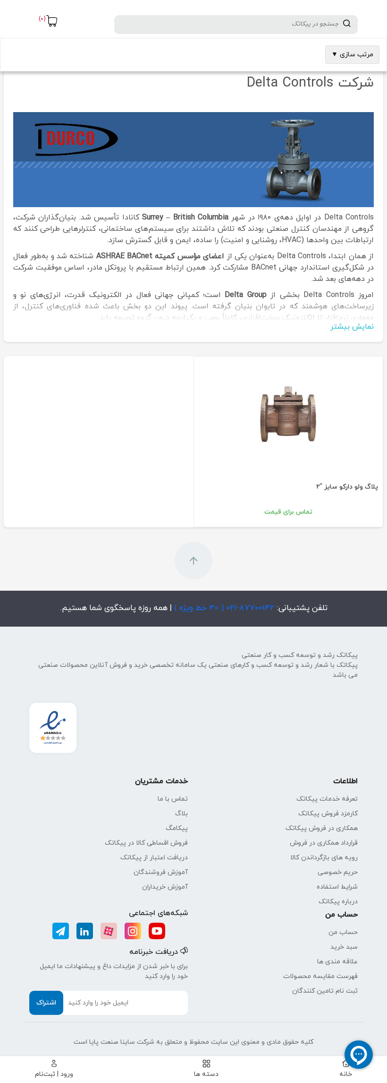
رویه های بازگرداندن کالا (324, 857)
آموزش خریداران (165, 886)
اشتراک (46, 1002)
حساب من (343, 932)
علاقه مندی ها (337, 961)
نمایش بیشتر (352, 327)
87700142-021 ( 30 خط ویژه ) (223, 608)
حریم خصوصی (338, 872)
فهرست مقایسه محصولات (320, 976)
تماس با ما (173, 799)
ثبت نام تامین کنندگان (325, 991)
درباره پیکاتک (338, 901)
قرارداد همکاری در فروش (324, 842)
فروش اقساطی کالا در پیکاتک (146, 842)
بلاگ (181, 813)
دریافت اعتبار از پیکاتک (154, 857)
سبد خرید (344, 947)
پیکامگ (177, 828)
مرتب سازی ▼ (352, 54)
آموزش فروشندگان (161, 872)
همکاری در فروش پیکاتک (322, 828)
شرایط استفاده (337, 886)
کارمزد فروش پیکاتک (328, 813)
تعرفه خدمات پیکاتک (327, 799)
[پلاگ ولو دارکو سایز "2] (288, 415)
